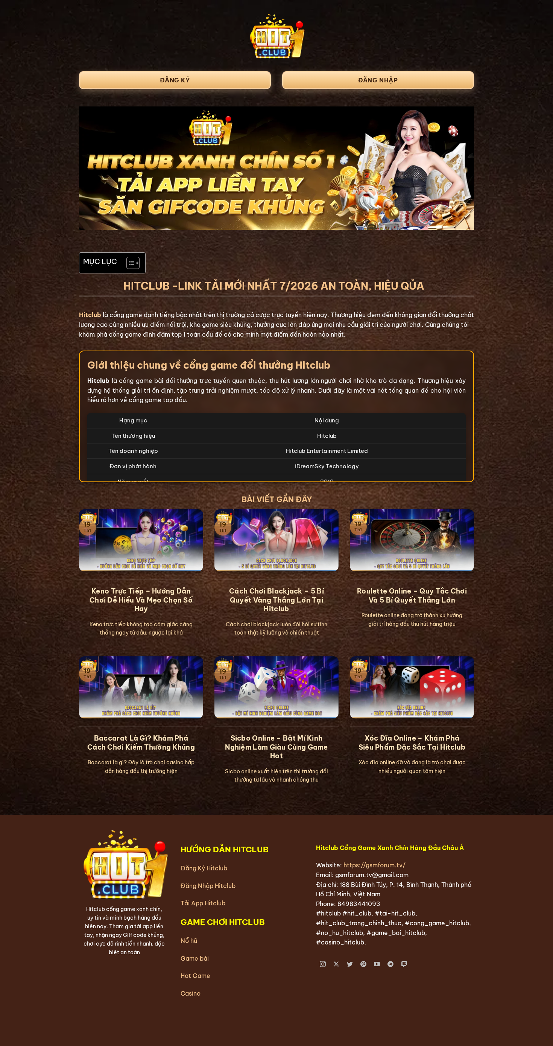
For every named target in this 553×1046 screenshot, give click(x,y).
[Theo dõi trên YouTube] (377, 964)
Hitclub (90, 315)
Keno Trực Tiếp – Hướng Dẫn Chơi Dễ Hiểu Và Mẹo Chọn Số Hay (141, 600)
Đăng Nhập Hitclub (208, 886)
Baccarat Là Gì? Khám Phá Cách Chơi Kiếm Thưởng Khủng (141, 742)
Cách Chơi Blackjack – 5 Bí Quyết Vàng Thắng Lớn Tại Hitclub (276, 600)
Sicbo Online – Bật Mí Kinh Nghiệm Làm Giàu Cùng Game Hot (276, 747)
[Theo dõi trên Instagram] (323, 964)
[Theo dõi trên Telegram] (390, 964)
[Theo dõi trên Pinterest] (363, 964)
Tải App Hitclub (203, 903)
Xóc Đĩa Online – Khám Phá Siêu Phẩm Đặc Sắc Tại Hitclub (412, 742)
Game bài (195, 958)
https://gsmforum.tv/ (374, 865)
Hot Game (195, 975)
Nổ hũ (189, 940)
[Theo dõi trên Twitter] (350, 964)
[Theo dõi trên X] (336, 964)
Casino (191, 993)
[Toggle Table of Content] (129, 263)
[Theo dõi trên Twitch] (404, 964)
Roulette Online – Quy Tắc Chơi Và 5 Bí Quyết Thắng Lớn (412, 595)
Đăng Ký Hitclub (204, 868)
